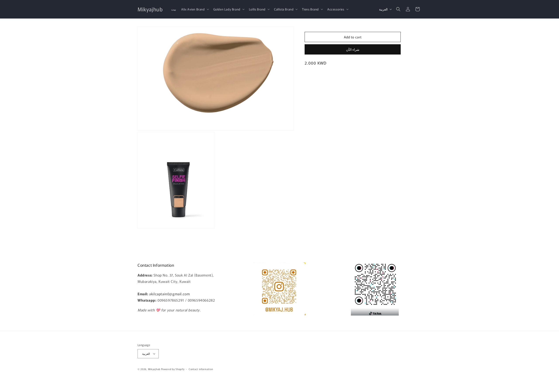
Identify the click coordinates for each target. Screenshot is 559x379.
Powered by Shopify (173, 369)
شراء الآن (352, 49)
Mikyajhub (154, 369)
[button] (195, 9)
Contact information (201, 369)
